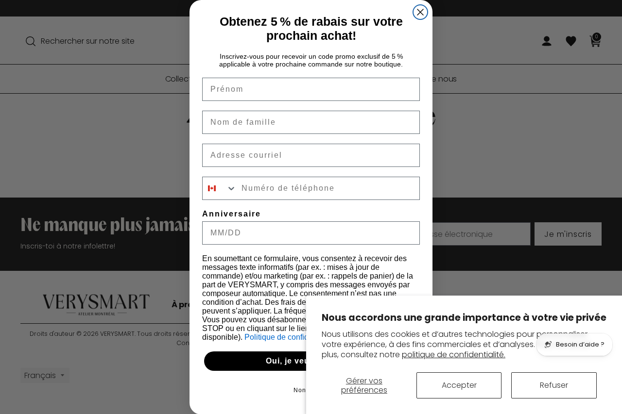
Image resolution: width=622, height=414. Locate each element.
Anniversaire (231, 214)
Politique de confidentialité (291, 337)
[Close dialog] (420, 12)
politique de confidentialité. (453, 354)
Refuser (554, 385)
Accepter (459, 385)
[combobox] (220, 188)
